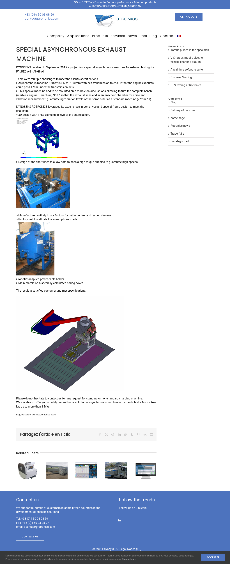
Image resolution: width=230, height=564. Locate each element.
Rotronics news (48, 414)
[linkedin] (119, 520)
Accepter (212, 557)
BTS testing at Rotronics (186, 85)
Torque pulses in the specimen (190, 50)
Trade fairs (177, 133)
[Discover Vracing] (116, 464)
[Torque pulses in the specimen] (27, 464)
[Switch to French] (179, 35)
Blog (18, 414)
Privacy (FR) (110, 549)
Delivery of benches (30, 414)
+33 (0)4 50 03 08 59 (39, 15)
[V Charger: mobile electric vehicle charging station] (57, 464)
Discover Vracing (181, 77)
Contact (95, 549)
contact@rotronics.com (42, 19)
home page (178, 118)
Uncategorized (180, 141)
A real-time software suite (187, 69)
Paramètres (128, 559)
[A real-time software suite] (86, 464)
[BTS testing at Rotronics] (146, 464)
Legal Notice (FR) (130, 549)
